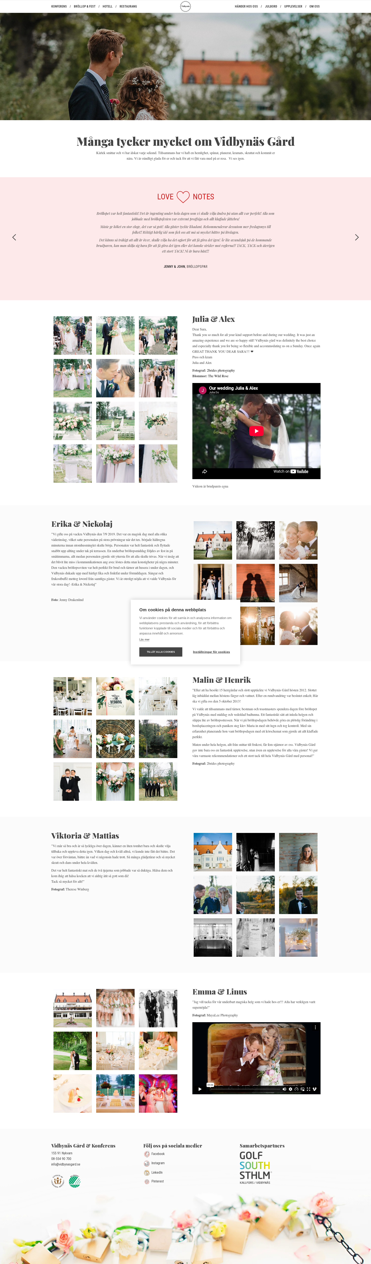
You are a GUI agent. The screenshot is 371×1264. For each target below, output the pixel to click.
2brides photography (221, 370)
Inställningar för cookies (211, 652)
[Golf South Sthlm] (256, 1166)
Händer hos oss (246, 6)
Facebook (158, 1154)
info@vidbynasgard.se (65, 1164)
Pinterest (157, 1181)
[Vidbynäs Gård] (185, 6)
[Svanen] (76, 1180)
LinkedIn (157, 1172)
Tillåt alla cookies (161, 652)
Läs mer (144, 639)
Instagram (158, 1163)
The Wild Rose (218, 376)
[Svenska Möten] (59, 1180)
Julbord (271, 6)
